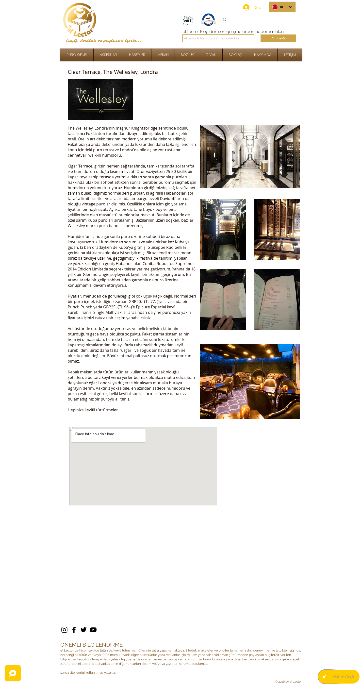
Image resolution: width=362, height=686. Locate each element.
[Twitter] (84, 630)
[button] (235, 55)
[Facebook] (74, 630)
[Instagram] (64, 630)
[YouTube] (93, 630)
